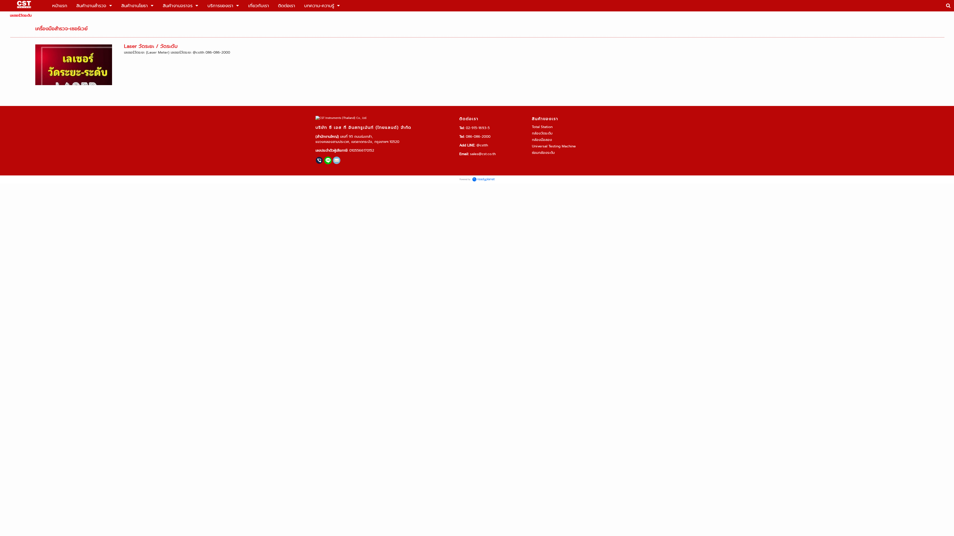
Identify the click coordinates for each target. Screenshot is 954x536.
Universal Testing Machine (554, 146)
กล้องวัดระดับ (542, 133)
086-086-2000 (478, 136)
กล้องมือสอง (542, 139)
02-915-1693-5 (478, 128)
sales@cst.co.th (483, 154)
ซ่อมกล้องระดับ (543, 152)
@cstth (482, 145)
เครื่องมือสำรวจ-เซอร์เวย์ (61, 28)
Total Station (542, 127)
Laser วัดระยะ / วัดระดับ (151, 46)
